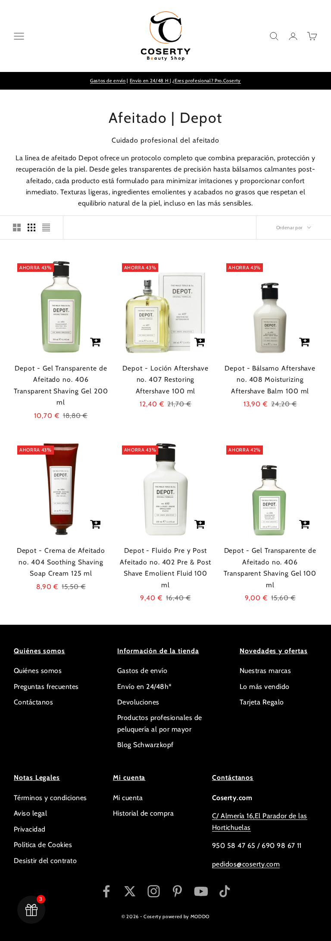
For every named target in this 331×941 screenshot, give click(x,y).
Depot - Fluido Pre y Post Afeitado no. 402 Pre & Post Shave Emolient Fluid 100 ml (165, 567)
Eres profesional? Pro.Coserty (208, 81)
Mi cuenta (128, 798)
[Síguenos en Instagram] (153, 891)
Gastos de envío (108, 81)
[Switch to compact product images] (46, 227)
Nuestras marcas (265, 671)
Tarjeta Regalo (262, 702)
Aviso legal (30, 813)
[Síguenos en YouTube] (201, 891)
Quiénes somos (38, 671)
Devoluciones (138, 702)
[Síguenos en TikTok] (224, 891)
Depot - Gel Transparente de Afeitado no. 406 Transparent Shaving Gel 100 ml (270, 567)
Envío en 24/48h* (144, 686)
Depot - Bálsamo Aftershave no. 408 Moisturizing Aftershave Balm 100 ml (270, 379)
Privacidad (30, 829)
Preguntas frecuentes (46, 686)
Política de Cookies (43, 845)
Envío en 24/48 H (150, 81)
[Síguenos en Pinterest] (177, 891)
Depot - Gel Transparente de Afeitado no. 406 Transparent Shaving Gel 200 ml (61, 385)
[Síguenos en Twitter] (129, 891)
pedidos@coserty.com (246, 864)
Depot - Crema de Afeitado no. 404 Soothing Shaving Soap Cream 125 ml (61, 561)
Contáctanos (33, 702)
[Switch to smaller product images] (31, 227)
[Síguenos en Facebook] (106, 891)
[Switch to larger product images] (17, 227)
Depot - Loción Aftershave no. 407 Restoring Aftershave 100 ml (165, 379)
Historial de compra (143, 813)
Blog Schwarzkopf (145, 745)
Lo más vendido (265, 686)
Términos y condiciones (50, 798)
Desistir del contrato (45, 861)
